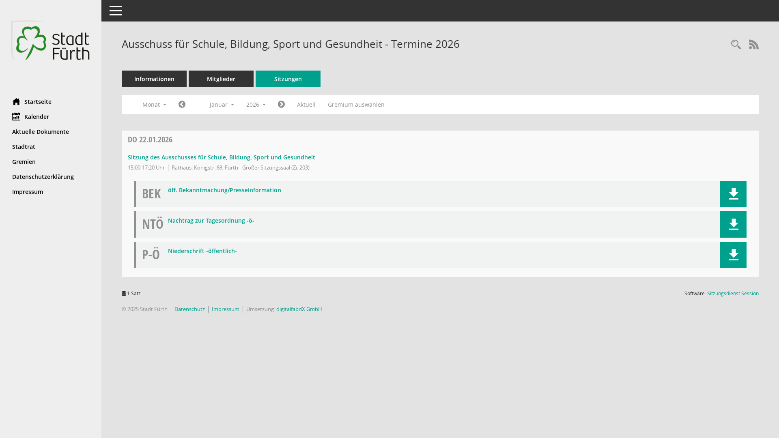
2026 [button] (253, 104)
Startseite (38, 101)
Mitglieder (221, 79)
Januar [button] (219, 104)
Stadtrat (23, 146)
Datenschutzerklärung (43, 176)
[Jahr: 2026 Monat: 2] (281, 104)
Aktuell (306, 104)
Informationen (154, 79)
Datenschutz (189, 309)
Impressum (27, 191)
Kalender (36, 116)
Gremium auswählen (356, 104)
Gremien (24, 161)
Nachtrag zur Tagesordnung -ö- (211, 220)
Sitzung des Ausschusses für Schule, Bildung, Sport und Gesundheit (221, 157)
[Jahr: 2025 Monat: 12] (182, 104)
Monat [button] (151, 104)
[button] (733, 194)
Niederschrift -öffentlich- (202, 251)
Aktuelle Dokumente (40, 131)
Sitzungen (288, 79)
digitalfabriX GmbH (299, 309)
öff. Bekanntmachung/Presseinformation (224, 190)
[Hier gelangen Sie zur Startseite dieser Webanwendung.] (50, 46)
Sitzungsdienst (733, 293)
